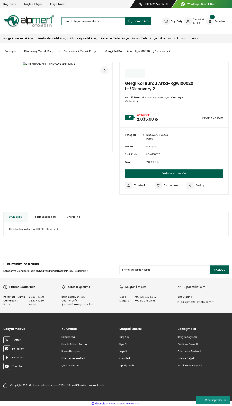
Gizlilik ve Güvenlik (188, 344)
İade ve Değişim (186, 358)
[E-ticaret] (116, 403)
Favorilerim (125, 358)
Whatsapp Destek (215, 400)
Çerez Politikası (70, 365)
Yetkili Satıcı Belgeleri (189, 365)
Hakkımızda (68, 337)
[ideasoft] (98, 403)
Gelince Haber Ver (174, 173)
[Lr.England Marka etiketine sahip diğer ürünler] (135, 74)
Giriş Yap (124, 337)
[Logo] (28, 21)
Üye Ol (123, 344)
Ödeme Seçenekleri (73, 358)
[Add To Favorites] (104, 70)
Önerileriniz (73, 217)
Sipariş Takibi (126, 365)
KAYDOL (219, 270)
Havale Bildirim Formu (74, 344)
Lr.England (152, 146)
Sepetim (124, 351)
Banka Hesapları (70, 351)
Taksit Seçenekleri (44, 217)
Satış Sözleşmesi (187, 337)
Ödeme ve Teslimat (189, 351)
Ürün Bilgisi (15, 217)
